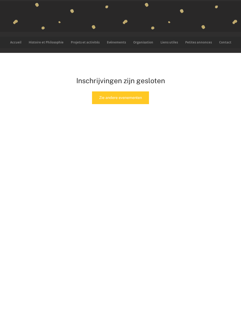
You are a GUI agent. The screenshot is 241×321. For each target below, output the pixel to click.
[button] (85, 42)
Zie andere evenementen (120, 97)
